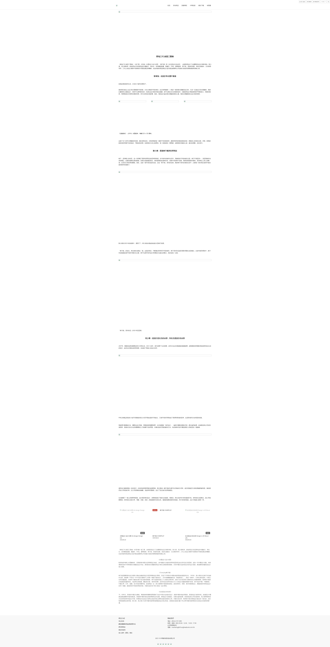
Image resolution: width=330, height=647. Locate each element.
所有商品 (176, 5)
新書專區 (184, 5)
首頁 (168, 5)
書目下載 (201, 5)
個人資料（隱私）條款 (125, 633)
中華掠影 (193, 5)
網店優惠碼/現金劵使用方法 (127, 624)
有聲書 (209, 5)
